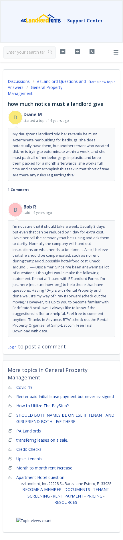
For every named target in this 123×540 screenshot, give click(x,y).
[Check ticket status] (77, 51)
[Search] (50, 52)
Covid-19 (24, 387)
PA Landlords (28, 431)
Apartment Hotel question (40, 477)
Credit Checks (28, 449)
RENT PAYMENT (68, 496)
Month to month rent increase (44, 468)
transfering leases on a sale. (42, 440)
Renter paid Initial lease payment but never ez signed (65, 396)
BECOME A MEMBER (41, 489)
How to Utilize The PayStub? (42, 405)
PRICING (94, 496)
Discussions (19, 81)
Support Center (85, 20)
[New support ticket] (63, 51)
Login (12, 347)
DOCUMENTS (77, 489)
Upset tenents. (29, 458)
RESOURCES (65, 502)
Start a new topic (101, 81)
